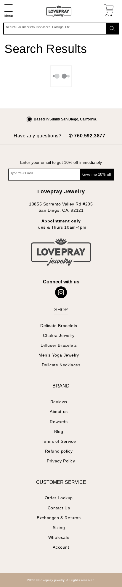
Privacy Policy (61, 461)
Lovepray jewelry (52, 580)
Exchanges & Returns (59, 517)
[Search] (112, 28)
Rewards (59, 421)
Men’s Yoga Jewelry (58, 355)
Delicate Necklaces (61, 364)
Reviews (58, 401)
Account (61, 547)
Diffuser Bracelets (59, 345)
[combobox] (61, 28)
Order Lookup (59, 497)
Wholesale (58, 537)
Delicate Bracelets (58, 325)
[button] (8, 11)
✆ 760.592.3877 (87, 135)
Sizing (59, 527)
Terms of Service (59, 441)
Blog (58, 431)
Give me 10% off (96, 174)
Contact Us (59, 508)
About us (59, 411)
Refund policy (59, 451)
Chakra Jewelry (58, 335)
